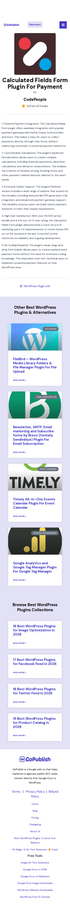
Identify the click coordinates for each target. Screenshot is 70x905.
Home (35, 804)
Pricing (35, 817)
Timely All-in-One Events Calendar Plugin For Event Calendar (34, 503)
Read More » (19, 380)
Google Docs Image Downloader (35, 883)
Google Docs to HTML (35, 869)
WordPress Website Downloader (35, 890)
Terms (16, 792)
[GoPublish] (11, 25)
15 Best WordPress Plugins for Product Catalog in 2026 (34, 722)
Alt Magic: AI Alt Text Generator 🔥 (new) (35, 849)
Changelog (35, 824)
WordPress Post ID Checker (35, 897)
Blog (35, 811)
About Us (35, 831)
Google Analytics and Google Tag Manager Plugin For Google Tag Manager (35, 567)
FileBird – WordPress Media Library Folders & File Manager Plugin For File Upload (35, 365)
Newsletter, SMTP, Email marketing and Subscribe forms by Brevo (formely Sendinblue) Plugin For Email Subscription (33, 435)
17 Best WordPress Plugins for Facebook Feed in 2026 (34, 661)
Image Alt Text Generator (35, 862)
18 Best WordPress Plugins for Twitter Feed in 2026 (34, 691)
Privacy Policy (35, 792)
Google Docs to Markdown (35, 876)
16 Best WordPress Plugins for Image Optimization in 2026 (34, 630)
